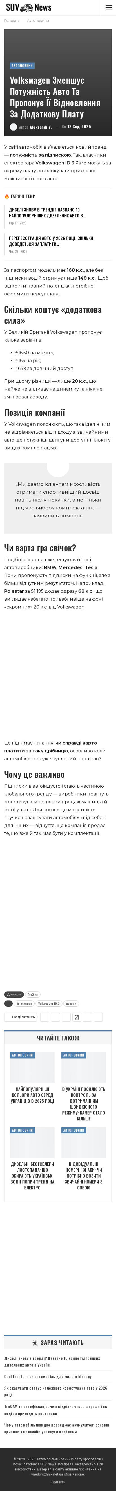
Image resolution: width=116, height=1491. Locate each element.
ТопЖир (33, 994)
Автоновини (22, 65)
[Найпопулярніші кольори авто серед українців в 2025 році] (32, 1067)
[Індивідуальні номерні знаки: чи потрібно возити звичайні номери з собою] (83, 1142)
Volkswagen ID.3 (49, 1003)
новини (71, 1003)
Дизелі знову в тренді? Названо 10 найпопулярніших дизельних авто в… (47, 212)
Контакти (58, 1482)
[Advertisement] (58, 676)
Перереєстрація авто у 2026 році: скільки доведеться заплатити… (51, 241)
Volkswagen (24, 1003)
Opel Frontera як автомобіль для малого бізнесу (48, 1376)
